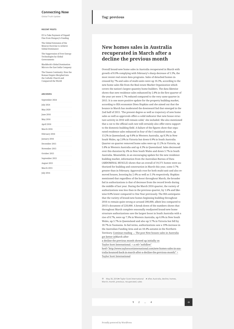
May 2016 (46, 119)
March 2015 (47, 168)
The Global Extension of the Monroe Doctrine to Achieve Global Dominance (55, 46)
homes (173, 278)
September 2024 (49, 100)
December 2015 (49, 143)
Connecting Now (55, 12)
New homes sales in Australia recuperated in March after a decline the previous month (137, 53)
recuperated (130, 281)
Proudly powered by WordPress (117, 322)
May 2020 (46, 109)
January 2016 (48, 138)
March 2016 (47, 129)
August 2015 (47, 163)
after (150, 278)
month (112, 281)
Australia (157, 278)
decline (165, 278)
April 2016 (46, 124)
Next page (188, 302)
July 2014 (46, 173)
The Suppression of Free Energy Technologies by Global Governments (56, 56)
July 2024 (46, 104)
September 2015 (49, 158)
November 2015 (49, 148)
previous (120, 281)
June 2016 (46, 114)
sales (139, 281)
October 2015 (48, 153)
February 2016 (48, 134)
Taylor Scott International (132, 278)
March (105, 281)
